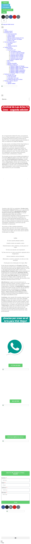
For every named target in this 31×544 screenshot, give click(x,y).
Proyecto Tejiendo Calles (16, 59)
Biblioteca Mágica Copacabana (17, 70)
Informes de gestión (12, 63)
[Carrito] (3, 20)
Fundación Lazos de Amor (16, 58)
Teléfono (3, 487)
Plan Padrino (10, 60)
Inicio (5, 30)
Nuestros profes (11, 36)
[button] (3, 179)
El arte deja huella (11, 76)
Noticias (9, 82)
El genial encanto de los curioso (14, 79)
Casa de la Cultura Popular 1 (17, 54)
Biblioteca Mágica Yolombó (17, 68)
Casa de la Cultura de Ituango (17, 52)
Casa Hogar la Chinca (15, 51)
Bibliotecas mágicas (12, 64)
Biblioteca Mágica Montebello (17, 71)
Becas (8, 62)
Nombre (3, 478)
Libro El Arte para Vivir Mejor (14, 39)
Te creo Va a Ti (11, 50)
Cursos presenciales (12, 34)
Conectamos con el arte (12, 78)
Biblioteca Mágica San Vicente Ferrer (19, 67)
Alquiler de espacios (12, 46)
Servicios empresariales (9, 42)
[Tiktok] (18, 17)
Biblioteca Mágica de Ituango (17, 66)
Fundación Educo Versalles (16, 56)
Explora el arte (10, 40)
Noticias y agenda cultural (10, 80)
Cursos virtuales (11, 35)
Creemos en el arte (11, 75)
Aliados (9, 44)
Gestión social (7, 47)
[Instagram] (3, 17)
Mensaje (3, 492)
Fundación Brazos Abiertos (16, 55)
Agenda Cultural (11, 83)
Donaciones (10, 48)
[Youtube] (14, 17)
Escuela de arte (8, 32)
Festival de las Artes (9, 74)
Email (3, 482)
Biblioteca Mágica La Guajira (17, 72)
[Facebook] (11, 17)
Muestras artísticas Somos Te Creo (15, 38)
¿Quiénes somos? (8, 31)
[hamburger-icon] (2, 27)
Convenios (9, 43)
